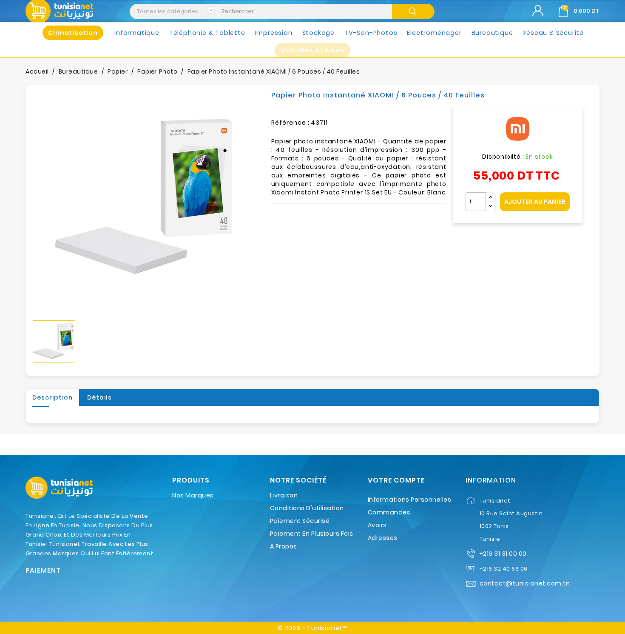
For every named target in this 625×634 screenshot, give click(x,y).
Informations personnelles (410, 499)
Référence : (290, 122)
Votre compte (396, 480)
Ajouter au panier (534, 201)
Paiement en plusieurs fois (311, 533)
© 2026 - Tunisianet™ (312, 628)
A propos (283, 546)
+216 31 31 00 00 (503, 553)
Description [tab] (52, 397)
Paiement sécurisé (300, 521)
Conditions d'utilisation (307, 508)
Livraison (284, 495)
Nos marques (193, 495)
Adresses (383, 538)
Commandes (389, 512)
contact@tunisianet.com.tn (525, 583)
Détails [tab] (99, 397)
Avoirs (377, 525)
